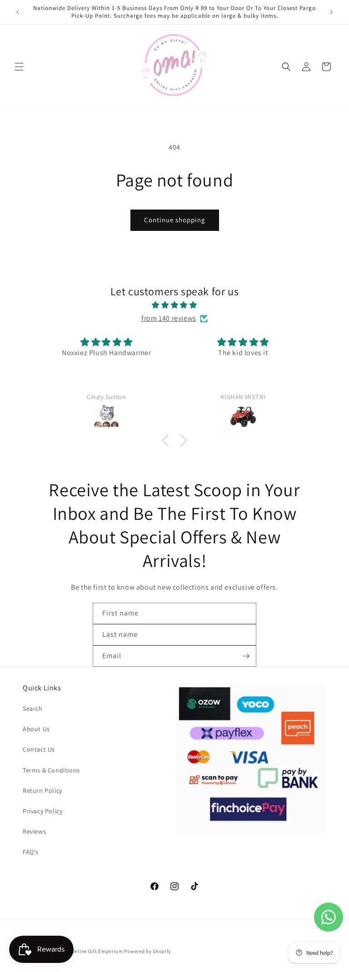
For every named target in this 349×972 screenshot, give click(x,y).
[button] (19, 67)
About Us (36, 729)
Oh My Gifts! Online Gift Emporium (82, 951)
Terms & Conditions (51, 770)
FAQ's (31, 852)
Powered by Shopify (147, 951)
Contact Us (39, 749)
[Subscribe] (246, 656)
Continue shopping (174, 219)
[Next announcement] (331, 12)
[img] (174, 305)
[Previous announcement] (18, 12)
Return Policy (42, 790)
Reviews (34, 831)
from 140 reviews (168, 318)
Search (33, 708)
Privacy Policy (42, 811)
